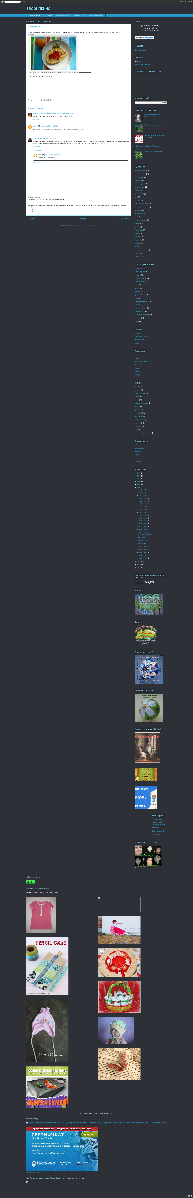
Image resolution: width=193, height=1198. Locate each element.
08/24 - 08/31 (143, 532)
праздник (138, 375)
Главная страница (78, 219)
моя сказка (138, 416)
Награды (77, 15)
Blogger (110, 1113)
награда (137, 455)
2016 (139, 481)
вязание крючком (140, 278)
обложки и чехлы (140, 220)
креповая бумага (140, 295)
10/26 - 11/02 (143, 509)
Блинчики (141, 537)
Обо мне (49, 15)
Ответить (36, 119)
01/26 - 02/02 (143, 558)
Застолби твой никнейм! (34, 1173)
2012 (139, 564)
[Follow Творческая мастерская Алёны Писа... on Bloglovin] (144, 39)
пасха (137, 368)
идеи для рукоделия (142, 203)
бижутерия (138, 180)
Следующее (33, 219)
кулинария (37, 103)
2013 (139, 561)
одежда (137, 223)
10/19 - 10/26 (143, 512)
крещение (138, 410)
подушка (138, 236)
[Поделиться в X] (46, 100)
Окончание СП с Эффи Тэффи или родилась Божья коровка (148, 147)
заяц (136, 197)
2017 (139, 479)
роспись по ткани (140, 308)
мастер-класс (139, 340)
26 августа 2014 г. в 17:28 (49, 126)
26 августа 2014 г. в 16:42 (66, 113)
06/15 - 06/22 (143, 547)
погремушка (139, 230)
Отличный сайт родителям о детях (158, 823)
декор (137, 190)
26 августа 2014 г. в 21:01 (51, 138)
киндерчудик (139, 213)
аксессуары (139, 177)
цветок (137, 253)
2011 (139, 567)
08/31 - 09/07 (143, 529)
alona (35, 126)
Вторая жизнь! (143, 540)
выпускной (138, 390)
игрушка (137, 200)
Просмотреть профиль (142, 64)
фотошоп (138, 318)
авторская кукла (140, 174)
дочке (137, 396)
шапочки (137, 256)
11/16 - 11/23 (143, 507)
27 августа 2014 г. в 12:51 (54, 154)
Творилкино (38, 8)
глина (136, 285)
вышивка (138, 275)
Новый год (138, 365)
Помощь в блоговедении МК (93, 15)
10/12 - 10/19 (143, 515)
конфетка (138, 451)
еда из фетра (139, 194)
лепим (137, 298)
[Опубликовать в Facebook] (48, 100)
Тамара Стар (37, 138)
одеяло (137, 227)
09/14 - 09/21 (143, 526)
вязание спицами (140, 281)
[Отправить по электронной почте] (42, 100)
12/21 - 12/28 (143, 492)
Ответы (38, 151)
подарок (137, 233)
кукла (136, 217)
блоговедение (139, 448)
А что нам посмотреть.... (146, 534)
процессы (138, 240)
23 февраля (139, 355)
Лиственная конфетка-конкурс (154, 125)
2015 (139, 484)
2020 (139, 473)
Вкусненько (142, 543)
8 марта (137, 358)
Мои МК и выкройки (62, 15)
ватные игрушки (140, 184)
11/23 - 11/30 (143, 504)
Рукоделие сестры (141, 170)
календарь (138, 210)
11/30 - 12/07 (143, 501)
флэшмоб (138, 461)
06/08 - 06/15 (143, 549)
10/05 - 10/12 (143, 518)
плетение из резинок (142, 301)
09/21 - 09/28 (143, 524)
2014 (139, 487)
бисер (137, 268)
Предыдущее (123, 219)
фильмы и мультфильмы (143, 433)
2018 (139, 476)
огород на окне (140, 419)
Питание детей (157, 819)
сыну (136, 429)
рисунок (137, 243)
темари (137, 246)
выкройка (138, 333)
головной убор (139, 187)
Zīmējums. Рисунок (35, 15)
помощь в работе (140, 458)
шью (136, 321)
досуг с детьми (140, 393)
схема (137, 343)
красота (137, 406)
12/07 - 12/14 (143, 498)
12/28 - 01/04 (143, 490)
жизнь (137, 400)
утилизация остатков (142, 315)
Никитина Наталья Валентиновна (45, 113)
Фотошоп (155, 828)
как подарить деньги (142, 207)
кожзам (137, 291)
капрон (137, 288)
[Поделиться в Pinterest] (51, 100)
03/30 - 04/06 (143, 555)
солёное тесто (139, 311)
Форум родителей (158, 831)
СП (136, 445)
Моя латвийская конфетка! (153, 151)
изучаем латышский (141, 403)
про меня (138, 423)
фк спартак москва (141, 250)
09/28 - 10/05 (143, 521)
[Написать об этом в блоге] (44, 100)
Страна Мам (156, 834)
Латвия (137, 386)
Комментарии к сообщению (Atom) (84, 226)
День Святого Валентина (143, 361)
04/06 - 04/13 (143, 552)
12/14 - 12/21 (143, 495)
